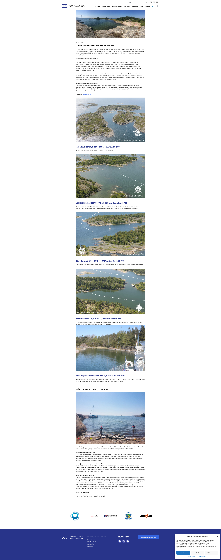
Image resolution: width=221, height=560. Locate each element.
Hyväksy (183, 553)
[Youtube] (157, 2)
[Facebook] (151, 2)
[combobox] (135, 2)
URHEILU (127, 6)
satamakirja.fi (87, 94)
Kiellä (197, 553)
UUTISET (97, 6)
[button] (217, 536)
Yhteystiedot (90, 546)
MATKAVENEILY (117, 6)
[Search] (147, 2)
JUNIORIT (135, 6)
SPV (141, 6)
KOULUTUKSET (106, 6)
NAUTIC (147, 6)
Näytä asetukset (211, 553)
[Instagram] (154, 2)
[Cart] (157, 6)
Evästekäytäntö (191, 556)
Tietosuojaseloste (202, 556)
